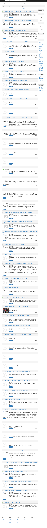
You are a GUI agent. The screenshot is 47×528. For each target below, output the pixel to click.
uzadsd (24, 520)
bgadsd (10, 520)
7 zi (41, 17)
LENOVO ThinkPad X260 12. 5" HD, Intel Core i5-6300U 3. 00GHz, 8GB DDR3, (17, 334)
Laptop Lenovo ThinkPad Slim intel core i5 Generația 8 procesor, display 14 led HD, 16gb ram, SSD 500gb (19, 232)
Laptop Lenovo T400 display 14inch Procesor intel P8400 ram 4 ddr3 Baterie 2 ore (18, 263)
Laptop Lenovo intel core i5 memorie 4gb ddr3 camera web (14, 244)
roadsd (17, 520)
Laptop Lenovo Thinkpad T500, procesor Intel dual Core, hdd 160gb (15, 30)
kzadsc (3, 519)
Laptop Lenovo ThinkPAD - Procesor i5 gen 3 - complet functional (15, 441)
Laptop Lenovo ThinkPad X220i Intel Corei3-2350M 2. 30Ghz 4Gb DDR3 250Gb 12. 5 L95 (19, 212)
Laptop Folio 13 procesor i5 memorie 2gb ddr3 (12, 502)
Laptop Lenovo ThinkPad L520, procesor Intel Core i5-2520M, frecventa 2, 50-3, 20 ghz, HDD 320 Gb (19, 189)
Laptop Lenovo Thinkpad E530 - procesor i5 (11, 362)
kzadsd (3, 520)
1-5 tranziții (41, 29)
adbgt (10, 521)
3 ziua (41, 16)
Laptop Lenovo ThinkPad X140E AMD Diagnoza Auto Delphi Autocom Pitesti (41, 77)
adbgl (10, 524)
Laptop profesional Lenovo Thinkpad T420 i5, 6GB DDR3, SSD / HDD (16, 343)
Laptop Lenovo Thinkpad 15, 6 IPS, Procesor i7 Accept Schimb (15, 431)
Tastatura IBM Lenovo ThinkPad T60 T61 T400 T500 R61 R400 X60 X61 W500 (17, 306)
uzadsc (24, 519)
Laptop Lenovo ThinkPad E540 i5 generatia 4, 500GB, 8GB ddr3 (15, 399)
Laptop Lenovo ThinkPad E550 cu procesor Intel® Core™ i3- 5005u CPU (16, 80)
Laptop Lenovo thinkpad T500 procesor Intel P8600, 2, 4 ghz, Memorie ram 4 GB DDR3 (19, 20)
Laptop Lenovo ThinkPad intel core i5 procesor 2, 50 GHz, (14, 61)
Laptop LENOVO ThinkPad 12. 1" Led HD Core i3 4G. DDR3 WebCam (16, 390)
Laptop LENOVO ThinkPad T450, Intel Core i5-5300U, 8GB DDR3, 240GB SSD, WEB (18, 148)
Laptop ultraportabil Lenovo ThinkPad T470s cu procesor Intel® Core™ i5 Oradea (41, 63)
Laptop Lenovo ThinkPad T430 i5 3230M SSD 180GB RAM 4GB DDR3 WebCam (17, 481)
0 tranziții (41, 26)
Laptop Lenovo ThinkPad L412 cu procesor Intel (41, 50)
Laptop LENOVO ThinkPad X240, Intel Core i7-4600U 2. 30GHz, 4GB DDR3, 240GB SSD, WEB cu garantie (19, 222)
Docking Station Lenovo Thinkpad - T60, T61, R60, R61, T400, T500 (15, 278)
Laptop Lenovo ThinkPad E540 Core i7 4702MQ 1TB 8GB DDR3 (15, 409)
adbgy (10, 522)
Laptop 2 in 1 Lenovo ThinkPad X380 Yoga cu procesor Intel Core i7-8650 (16, 167)
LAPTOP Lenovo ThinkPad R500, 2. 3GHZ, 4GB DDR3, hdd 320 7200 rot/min (17, 380)
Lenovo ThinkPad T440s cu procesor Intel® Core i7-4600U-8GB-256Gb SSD (17, 325)
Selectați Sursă (41, 37)
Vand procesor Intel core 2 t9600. (10, 254)
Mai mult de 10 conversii (41, 30)
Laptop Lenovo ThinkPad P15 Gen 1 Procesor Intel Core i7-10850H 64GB (16, 89)
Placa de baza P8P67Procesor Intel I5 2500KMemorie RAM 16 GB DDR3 (17, 422)
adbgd (10, 523)
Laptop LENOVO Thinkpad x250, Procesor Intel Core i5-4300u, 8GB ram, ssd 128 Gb (18, 117)
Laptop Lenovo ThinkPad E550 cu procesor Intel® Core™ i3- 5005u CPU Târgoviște (41, 67)
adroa (3, 0)
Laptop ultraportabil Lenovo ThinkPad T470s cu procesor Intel (41, 54)
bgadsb (10, 518)
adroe (17, 523)
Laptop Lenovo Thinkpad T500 (9, 51)
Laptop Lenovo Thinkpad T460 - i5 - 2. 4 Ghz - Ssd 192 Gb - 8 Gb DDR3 (16, 315)
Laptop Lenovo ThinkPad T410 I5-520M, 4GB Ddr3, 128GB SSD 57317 (16, 471)
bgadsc (10, 519)
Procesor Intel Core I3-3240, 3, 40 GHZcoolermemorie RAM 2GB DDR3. (17, 371)
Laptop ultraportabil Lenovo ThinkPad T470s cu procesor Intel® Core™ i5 (16, 107)
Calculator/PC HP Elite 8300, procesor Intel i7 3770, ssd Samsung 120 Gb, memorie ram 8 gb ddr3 (20, 462)
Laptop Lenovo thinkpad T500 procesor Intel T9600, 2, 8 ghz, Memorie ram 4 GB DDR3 (19, 11)
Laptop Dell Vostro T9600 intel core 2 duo (11, 287)
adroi (17, 522)
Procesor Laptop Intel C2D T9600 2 (41, 90)
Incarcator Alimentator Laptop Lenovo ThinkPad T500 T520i (14, 71)
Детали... (11, 17)
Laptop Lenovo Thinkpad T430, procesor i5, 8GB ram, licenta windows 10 (16, 490)
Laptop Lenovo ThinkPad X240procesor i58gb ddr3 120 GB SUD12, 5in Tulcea (41, 47)
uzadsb (24, 518)
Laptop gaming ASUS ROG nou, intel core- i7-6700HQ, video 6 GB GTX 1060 (41, 81)
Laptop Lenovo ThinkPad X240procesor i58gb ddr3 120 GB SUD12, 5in (17, 41)
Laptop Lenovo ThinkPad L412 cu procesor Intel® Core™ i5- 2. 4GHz (16, 98)
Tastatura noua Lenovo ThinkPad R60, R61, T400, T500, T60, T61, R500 (16, 297)
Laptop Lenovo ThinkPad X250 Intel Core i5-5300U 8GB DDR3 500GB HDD (17, 129)
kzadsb (3, 518)
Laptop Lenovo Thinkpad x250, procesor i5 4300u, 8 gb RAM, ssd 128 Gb (16, 450)
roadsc (17, 519)
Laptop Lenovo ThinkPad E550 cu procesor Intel (41, 52)
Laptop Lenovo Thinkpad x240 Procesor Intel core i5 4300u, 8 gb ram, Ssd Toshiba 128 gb (19, 201)
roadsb (17, 518)
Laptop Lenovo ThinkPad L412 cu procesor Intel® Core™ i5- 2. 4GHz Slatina (41, 70)
